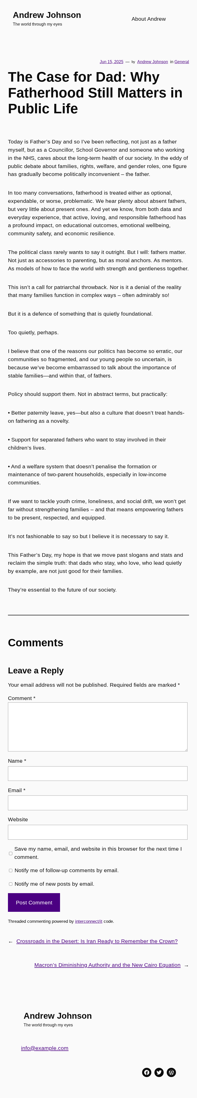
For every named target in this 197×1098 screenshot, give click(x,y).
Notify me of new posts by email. (54, 884)
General (181, 61)
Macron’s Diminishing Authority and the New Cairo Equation (107, 965)
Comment (21, 698)
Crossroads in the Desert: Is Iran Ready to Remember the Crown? (97, 941)
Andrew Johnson (47, 15)
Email (16, 790)
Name (17, 761)
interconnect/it (88, 921)
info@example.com (44, 1048)
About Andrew (149, 19)
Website (18, 819)
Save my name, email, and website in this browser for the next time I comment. (98, 853)
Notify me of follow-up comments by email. (67, 870)
